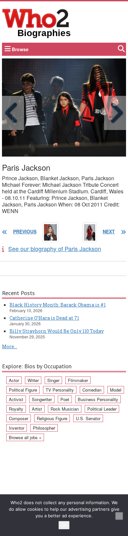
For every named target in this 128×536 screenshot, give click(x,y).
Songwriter (42, 399)
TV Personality (60, 390)
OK (64, 525)
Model (115, 390)
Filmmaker (78, 380)
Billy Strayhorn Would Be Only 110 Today (57, 331)
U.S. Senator (88, 418)
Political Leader (102, 409)
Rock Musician (65, 409)
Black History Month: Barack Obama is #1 (58, 305)
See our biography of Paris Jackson (54, 248)
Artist (37, 409)
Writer (33, 380)
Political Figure (23, 390)
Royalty (16, 409)
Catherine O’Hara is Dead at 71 (44, 318)
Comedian (91, 390)
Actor (14, 380)
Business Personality (98, 399)
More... (9, 346)
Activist (16, 399)
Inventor (16, 428)
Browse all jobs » (25, 437)
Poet (64, 399)
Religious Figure (52, 418)
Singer (53, 380)
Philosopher (44, 428)
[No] (119, 516)
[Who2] (36, 17)
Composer (18, 418)
